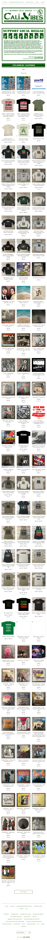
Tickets (42, 924)
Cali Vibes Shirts (14, 914)
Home (6, 906)
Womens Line (27, 916)
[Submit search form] (29, 932)
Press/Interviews (29, 2)
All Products (23, 891)
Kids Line (34, 916)
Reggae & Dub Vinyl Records (15, 919)
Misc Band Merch (31, 924)
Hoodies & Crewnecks (25, 914)
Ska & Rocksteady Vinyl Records (31, 919)
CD (38, 924)
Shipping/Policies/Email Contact (16, 2)
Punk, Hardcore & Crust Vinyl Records (14, 921)
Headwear (6, 914)
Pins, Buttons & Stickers (16, 916)
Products (5, 2)
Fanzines (23, 926)
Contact (37, 2)
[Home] (23, 15)
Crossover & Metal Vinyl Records (34, 921)
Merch (23, 924)
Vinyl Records (16, 924)
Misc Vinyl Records (7, 924)
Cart (26, 908)
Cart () (42, 2)
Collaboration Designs (38, 914)
